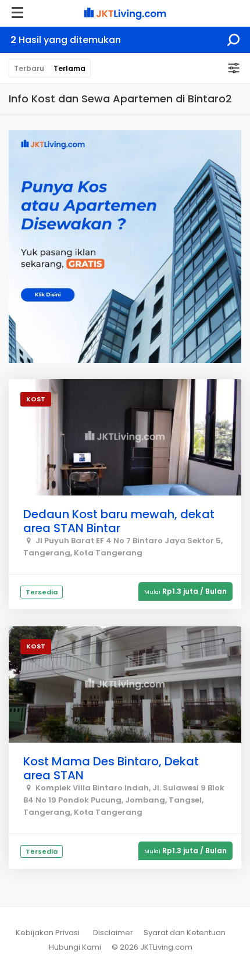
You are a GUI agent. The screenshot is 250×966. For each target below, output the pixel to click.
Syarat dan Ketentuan (185, 932)
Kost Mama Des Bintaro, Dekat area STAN (111, 768)
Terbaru (29, 68)
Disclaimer (113, 932)
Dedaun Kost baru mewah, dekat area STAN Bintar (119, 521)
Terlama (69, 68)
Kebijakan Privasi (48, 932)
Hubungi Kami (75, 947)
